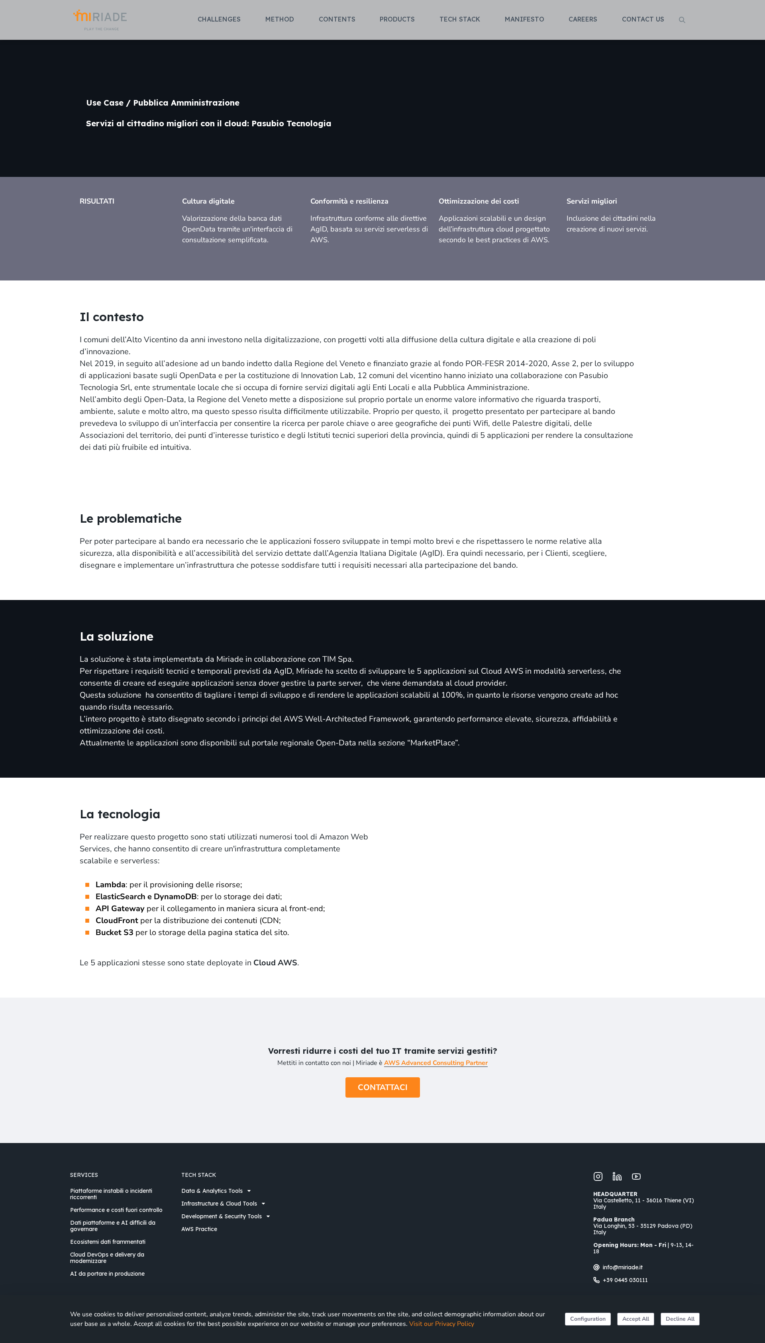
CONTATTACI (383, 1087)
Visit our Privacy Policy (441, 1323)
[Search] (682, 20)
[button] (221, 19)
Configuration (588, 1319)
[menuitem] (121, 1194)
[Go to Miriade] (100, 20)
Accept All (635, 1319)
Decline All (680, 1319)
